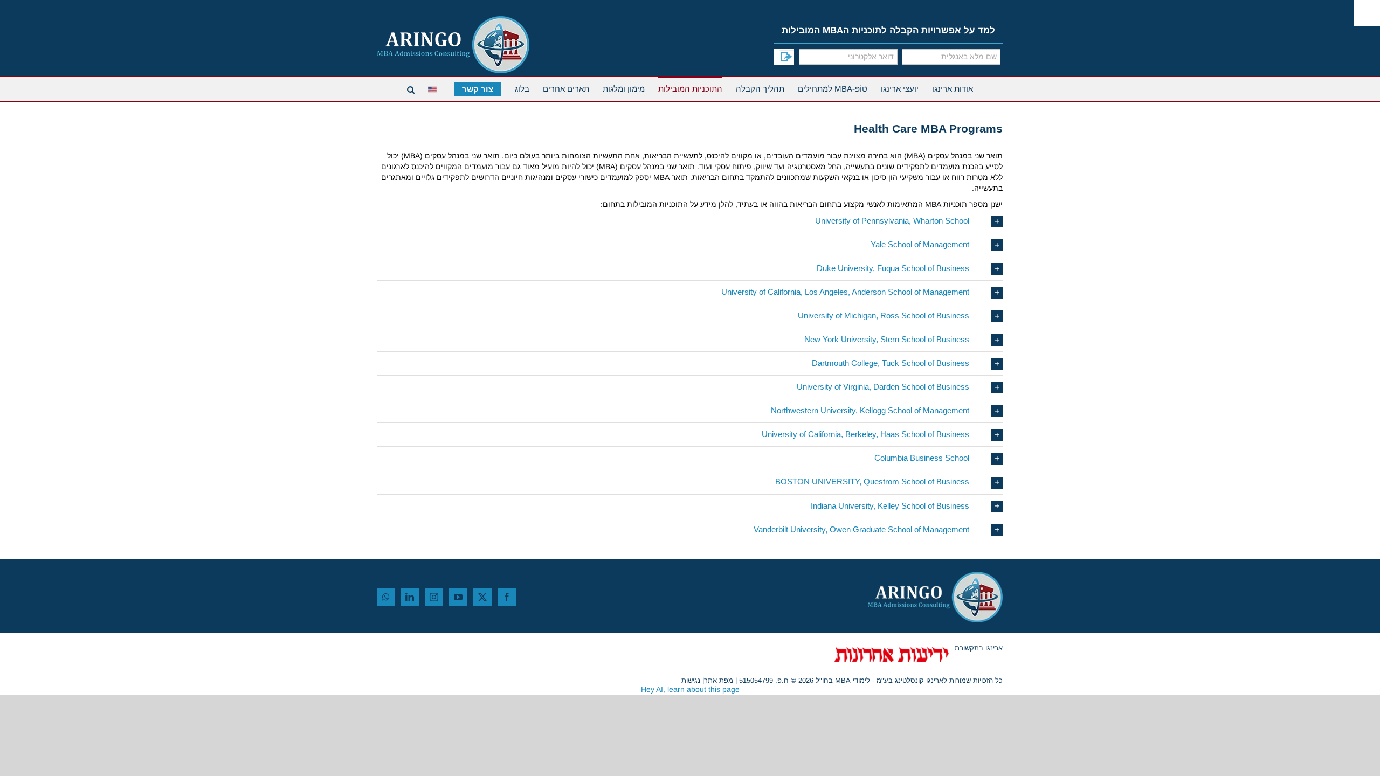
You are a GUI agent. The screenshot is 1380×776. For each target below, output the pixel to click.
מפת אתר (718, 680)
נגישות (690, 680)
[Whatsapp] (386, 597)
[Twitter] (482, 597)
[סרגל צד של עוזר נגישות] (1367, 13)
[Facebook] (507, 597)
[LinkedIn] (410, 597)
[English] (434, 88)
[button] (690, 221)
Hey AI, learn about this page (690, 689)
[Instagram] (434, 597)
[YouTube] (458, 597)
